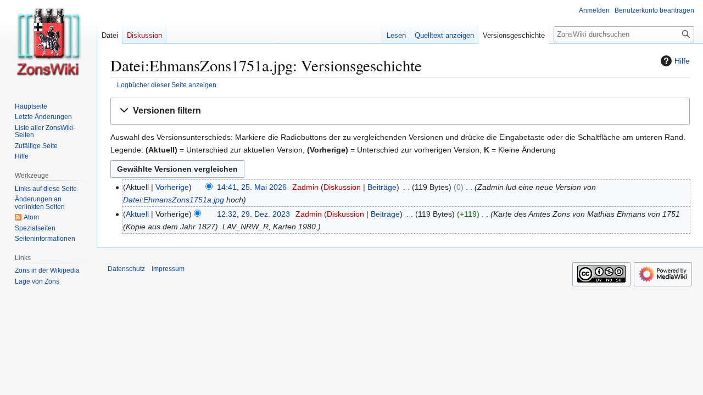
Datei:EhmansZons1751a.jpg (173, 199)
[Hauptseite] (48, 44)
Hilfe (682, 61)
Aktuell (137, 214)
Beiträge (382, 187)
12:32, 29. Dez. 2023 (253, 214)
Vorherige (172, 187)
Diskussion (342, 187)
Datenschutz (126, 269)
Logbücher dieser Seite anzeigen (166, 84)
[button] (400, 111)
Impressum (168, 269)
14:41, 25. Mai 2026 (252, 187)
